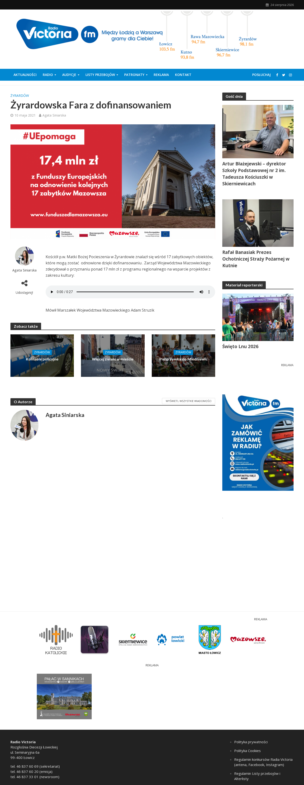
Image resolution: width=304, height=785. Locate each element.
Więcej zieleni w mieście (112, 359)
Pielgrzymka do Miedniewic (183, 359)
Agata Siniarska (54, 115)
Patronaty (134, 74)
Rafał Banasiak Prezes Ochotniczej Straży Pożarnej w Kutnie (256, 259)
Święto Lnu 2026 (240, 346)
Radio (48, 74)
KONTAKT (183, 74)
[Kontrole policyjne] (42, 355)
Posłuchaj (261, 74)
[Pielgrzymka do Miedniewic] (183, 355)
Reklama (161, 74)
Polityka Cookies (247, 750)
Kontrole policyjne (42, 359)
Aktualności (25, 74)
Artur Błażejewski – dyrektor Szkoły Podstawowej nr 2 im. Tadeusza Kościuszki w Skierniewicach (254, 174)
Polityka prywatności (251, 741)
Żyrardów (19, 95)
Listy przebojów (100, 74)
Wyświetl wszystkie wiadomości (188, 401)
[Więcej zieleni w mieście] (113, 355)
